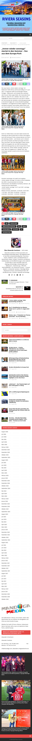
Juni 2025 (4, 465)
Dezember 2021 (6, 563)
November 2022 (6, 534)
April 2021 (4, 584)
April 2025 (4, 470)
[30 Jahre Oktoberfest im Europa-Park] (5, 368)
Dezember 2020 (6, 594)
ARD (7, 223)
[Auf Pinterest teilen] (14, 84)
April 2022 (4, 553)
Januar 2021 (5, 591)
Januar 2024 (5, 501)
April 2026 (4, 442)
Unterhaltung (6, 232)
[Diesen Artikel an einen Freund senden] (17, 84)
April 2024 (4, 493)
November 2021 (6, 565)
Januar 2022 (5, 560)
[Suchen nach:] (16, 38)
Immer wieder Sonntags (9, 226)
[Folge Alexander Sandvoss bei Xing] (22, 275)
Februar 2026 (5, 447)
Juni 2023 (4, 519)
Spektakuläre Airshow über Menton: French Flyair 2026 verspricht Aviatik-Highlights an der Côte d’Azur (19, 376)
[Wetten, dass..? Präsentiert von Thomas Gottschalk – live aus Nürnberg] (5, 316)
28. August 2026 (13, 342)
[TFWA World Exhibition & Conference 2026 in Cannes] (5, 341)
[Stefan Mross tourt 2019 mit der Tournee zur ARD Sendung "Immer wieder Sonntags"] (16, 77)
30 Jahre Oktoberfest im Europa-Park (19, 367)
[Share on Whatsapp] (25, 84)
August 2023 (5, 514)
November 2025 (6, 452)
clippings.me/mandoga (23, 272)
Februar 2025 (5, 475)
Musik (24, 226)
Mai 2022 (4, 550)
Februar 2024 (5, 498)
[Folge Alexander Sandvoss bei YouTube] (16, 275)
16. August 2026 (13, 387)
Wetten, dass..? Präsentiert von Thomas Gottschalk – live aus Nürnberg (19, 315)
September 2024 (6, 488)
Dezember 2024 (6, 480)
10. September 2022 (14, 303)
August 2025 (5, 460)
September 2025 (6, 457)
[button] (30, 35)
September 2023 (6, 511)
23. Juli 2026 (12, 422)
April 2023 (4, 524)
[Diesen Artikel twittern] (7, 84)
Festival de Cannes (9, 270)
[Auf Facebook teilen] (3, 84)
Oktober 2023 (5, 509)
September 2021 (6, 571)
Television (15, 229)
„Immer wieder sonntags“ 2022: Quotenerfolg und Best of (17, 300)
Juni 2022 (4, 547)
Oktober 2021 (5, 568)
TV (21, 229)
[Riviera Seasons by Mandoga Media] (16, 13)
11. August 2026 (13, 393)
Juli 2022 (4, 545)
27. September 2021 (14, 318)
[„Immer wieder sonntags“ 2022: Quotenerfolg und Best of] (5, 302)
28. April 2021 (6, 57)
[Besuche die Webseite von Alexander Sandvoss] (9, 275)
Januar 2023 (5, 529)
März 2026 (4, 444)
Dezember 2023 (6, 504)
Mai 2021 (4, 581)
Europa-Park (13, 223)
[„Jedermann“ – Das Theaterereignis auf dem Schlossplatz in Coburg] (5, 385)
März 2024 (4, 496)
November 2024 (6, 483)
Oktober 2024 (5, 486)
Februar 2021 (5, 589)
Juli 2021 (4, 576)
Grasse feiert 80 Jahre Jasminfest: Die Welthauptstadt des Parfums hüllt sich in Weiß (19, 410)
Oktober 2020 (5, 599)
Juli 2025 (4, 462)
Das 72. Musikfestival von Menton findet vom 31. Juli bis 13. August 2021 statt (19, 309)
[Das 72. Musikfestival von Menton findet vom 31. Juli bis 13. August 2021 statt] (5, 309)
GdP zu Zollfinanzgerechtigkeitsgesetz (19, 392)
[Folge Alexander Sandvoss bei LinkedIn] (19, 275)
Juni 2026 (4, 437)
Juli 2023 (4, 516)
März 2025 (4, 473)
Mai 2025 (4, 467)
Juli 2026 (4, 434)
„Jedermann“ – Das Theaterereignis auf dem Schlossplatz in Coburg (19, 384)
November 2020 (6, 596)
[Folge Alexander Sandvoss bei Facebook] (11, 275)
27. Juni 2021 (12, 312)
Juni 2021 (4, 578)
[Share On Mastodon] (28, 84)
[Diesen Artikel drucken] (21, 84)
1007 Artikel (25, 250)
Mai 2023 (4, 522)
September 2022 (6, 540)
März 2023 (4, 527)
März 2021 (4, 586)
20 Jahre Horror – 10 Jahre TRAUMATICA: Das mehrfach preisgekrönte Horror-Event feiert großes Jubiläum (18, 349)
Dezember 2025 (6, 449)
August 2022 (5, 542)
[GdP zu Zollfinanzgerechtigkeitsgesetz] (5, 393)
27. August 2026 (13, 362)
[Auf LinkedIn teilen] (10, 84)
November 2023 (6, 506)
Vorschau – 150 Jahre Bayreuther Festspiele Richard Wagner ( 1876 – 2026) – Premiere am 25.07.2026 (18, 419)
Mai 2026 (4, 439)
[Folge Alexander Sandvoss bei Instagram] (14, 275)
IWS (19, 226)
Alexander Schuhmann (24, 303)
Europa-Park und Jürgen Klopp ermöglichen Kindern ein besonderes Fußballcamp (19, 401)
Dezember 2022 (6, 532)
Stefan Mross (6, 229)
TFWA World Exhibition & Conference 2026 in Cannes (19, 340)
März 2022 (4, 555)
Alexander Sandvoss (16, 57)
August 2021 (5, 573)
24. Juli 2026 (12, 413)
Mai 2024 (4, 491)
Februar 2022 (5, 558)
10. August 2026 (13, 404)
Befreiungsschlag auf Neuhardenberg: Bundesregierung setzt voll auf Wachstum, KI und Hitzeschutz (19, 359)
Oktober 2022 (5, 537)
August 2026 (5, 431)
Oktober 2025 (5, 455)
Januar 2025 (5, 478)
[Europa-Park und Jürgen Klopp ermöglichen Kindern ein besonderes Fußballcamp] (5, 401)
